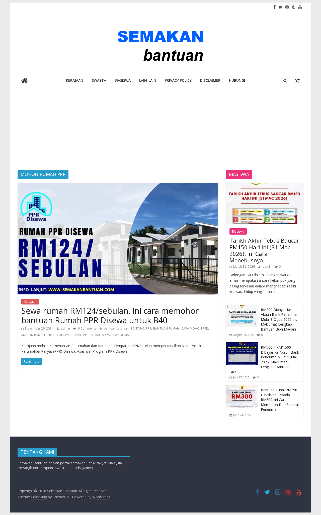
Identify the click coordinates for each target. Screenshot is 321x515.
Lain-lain (147, 80)
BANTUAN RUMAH (166, 328)
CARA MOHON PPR (194, 328)
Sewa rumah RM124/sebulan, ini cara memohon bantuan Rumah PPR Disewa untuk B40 (110, 315)
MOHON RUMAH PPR (36, 335)
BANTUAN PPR (141, 328)
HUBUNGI (237, 80)
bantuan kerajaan (116, 328)
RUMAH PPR (80, 335)
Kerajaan (74, 80)
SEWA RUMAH (121, 335)
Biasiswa (123, 80)
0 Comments (86, 328)
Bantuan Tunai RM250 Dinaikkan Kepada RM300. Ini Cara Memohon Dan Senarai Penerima (280, 399)
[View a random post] (297, 80)
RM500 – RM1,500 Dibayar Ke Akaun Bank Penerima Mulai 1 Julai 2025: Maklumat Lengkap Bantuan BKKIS (264, 359)
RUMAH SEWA (100, 335)
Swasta (99, 80)
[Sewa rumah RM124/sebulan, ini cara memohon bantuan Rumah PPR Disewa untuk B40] (118, 186)
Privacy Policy (178, 80)
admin (66, 328)
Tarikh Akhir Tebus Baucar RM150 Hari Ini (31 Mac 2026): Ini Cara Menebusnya (264, 250)
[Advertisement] (160, 132)
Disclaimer (210, 80)
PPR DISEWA (61, 335)
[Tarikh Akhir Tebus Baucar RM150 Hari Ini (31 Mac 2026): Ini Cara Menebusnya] (264, 185)
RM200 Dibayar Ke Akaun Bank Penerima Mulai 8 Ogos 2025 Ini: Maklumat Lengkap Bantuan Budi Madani (279, 319)
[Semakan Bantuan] (24, 81)
